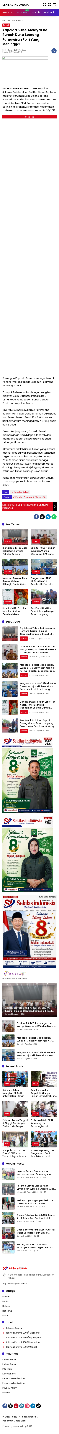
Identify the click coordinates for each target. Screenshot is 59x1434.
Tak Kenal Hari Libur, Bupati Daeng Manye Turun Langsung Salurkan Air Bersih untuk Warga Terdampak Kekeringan (42, 611)
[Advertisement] (29, 246)
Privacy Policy (9, 1387)
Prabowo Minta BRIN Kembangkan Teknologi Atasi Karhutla (42, 1123)
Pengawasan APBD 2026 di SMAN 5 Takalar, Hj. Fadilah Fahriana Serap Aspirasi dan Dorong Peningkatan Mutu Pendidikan (42, 581)
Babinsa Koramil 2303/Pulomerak (23, 1332)
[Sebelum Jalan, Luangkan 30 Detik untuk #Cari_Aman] (15, 1079)
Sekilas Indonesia (15, 5)
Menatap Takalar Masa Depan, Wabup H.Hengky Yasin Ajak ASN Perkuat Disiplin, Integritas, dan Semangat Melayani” (15, 581)
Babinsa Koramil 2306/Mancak (21, 1347)
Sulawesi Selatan (14, 1328)
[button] (44, 4)
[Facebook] (36, 516)
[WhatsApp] (54, 516)
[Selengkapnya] (29, 973)
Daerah (6, 25)
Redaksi (6, 1392)
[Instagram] (27, 1405)
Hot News (7, 1310)
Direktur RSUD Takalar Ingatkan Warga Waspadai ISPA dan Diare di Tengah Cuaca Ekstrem (43, 551)
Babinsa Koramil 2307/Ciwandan (23, 1342)
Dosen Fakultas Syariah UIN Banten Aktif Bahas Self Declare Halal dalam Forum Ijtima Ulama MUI (36, 1217)
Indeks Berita (9, 1359)
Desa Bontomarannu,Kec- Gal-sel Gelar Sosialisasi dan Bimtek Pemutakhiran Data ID (36, 1231)
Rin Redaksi (7, 50)
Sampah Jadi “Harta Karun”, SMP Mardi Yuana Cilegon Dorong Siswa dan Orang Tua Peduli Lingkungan (14, 1153)
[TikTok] (38, 1405)
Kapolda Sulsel (21, 492)
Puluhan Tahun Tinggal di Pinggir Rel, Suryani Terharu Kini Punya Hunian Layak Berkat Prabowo (15, 1123)
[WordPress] (21, 1405)
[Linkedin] (32, 1405)
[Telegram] (48, 516)
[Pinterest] (16, 1405)
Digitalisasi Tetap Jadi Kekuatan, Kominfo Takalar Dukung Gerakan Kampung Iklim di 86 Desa (14, 551)
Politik (5, 1315)
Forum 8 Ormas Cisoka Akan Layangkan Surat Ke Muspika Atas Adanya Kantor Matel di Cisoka (35, 1187)
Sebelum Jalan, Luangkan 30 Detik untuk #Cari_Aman (13, 1093)
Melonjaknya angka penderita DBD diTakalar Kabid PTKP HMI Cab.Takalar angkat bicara (36, 1202)
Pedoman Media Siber (13, 1378)
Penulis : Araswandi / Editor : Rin (30, 497)
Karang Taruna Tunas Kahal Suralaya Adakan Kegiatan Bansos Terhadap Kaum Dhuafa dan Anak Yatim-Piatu (36, 1246)
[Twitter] (42, 516)
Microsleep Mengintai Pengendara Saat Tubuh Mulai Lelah (42, 1153)
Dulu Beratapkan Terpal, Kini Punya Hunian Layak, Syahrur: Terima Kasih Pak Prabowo (43, 1093)
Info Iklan (7, 1368)
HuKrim (6, 1306)
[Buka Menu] (49, 4)
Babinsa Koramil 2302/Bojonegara (23, 1337)
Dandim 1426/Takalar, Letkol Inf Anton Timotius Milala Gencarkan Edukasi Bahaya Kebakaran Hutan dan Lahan (14, 611)
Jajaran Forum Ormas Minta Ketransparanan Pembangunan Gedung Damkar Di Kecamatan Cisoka (34, 1173)
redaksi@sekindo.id (17, 1283)
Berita (7, 1083)
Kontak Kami (9, 1373)
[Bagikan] (54, 50)
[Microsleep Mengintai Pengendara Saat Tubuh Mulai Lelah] (44, 1139)
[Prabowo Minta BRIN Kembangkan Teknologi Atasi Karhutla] (44, 1109)
